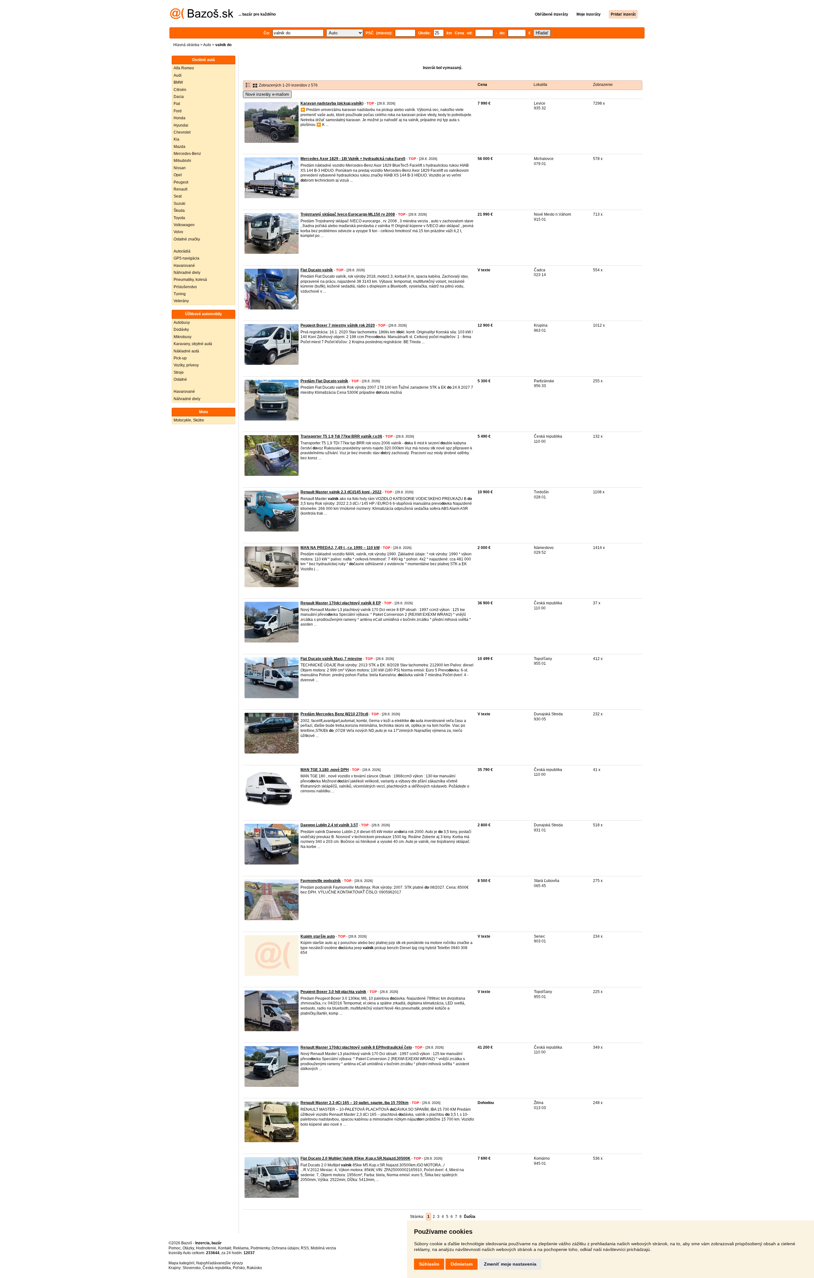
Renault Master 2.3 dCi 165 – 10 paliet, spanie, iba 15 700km (354, 1103)
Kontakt (224, 1248)
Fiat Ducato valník (316, 270)
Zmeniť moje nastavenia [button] (510, 1264)
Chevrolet (182, 132)
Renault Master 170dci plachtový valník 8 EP (340, 603)
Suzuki (179, 203)
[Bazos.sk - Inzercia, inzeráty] (201, 18)
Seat (178, 196)
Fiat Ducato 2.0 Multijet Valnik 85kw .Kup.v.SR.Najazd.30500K (355, 1158)
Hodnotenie (206, 1248)
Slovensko (192, 1268)
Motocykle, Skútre (189, 420)
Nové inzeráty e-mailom (267, 94)
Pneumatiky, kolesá (190, 279)
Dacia (179, 96)
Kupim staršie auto (317, 936)
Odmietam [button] (462, 1264)
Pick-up (180, 358)
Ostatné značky (187, 239)
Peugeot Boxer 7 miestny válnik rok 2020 (337, 325)
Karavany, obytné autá (193, 344)
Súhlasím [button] (429, 1264)
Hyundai (181, 125)
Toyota (179, 218)
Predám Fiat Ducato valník (324, 381)
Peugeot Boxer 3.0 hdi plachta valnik (333, 992)
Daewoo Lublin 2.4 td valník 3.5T (329, 825)
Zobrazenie (603, 84)
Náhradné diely (187, 272)
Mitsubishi (182, 160)
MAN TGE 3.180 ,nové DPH (324, 769)
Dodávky (181, 329)
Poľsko (239, 1268)
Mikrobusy (182, 337)
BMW (178, 82)
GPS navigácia (186, 258)
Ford (178, 111)
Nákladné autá (186, 351)
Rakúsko (254, 1268)
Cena (482, 84)
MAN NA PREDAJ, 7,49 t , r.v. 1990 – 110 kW (340, 547)
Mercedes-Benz (187, 153)
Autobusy (182, 322)
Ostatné (180, 379)
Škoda (179, 210)
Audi (178, 75)
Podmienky (260, 1248)
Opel (178, 175)
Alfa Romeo (184, 68)
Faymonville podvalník (320, 881)
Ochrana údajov (285, 1248)
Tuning (180, 294)
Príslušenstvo (185, 287)
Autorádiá (182, 251)
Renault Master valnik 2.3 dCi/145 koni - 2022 (341, 492)
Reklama (241, 1248)
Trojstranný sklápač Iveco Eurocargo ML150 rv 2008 (347, 214)
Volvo (178, 232)
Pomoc (175, 1248)
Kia (176, 139)
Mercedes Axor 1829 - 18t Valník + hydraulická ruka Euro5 (352, 158)
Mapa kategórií (181, 1263)
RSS (305, 1248)
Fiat (177, 103)
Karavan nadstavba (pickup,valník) (331, 103)
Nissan (180, 168)
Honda (179, 118)
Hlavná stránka (186, 45)
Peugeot (181, 182)
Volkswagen (184, 225)
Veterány (181, 301)
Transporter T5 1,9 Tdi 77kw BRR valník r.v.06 (341, 436)
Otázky (188, 1248)
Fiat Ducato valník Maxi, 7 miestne (331, 658)
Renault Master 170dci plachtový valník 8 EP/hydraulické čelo (356, 1047)
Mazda (179, 146)
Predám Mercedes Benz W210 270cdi (334, 714)
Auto (207, 45)
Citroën (180, 89)
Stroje (179, 372)
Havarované (184, 265)
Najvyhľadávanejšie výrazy (219, 1263)
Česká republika (217, 1268)
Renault (180, 189)
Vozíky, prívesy (186, 365)
